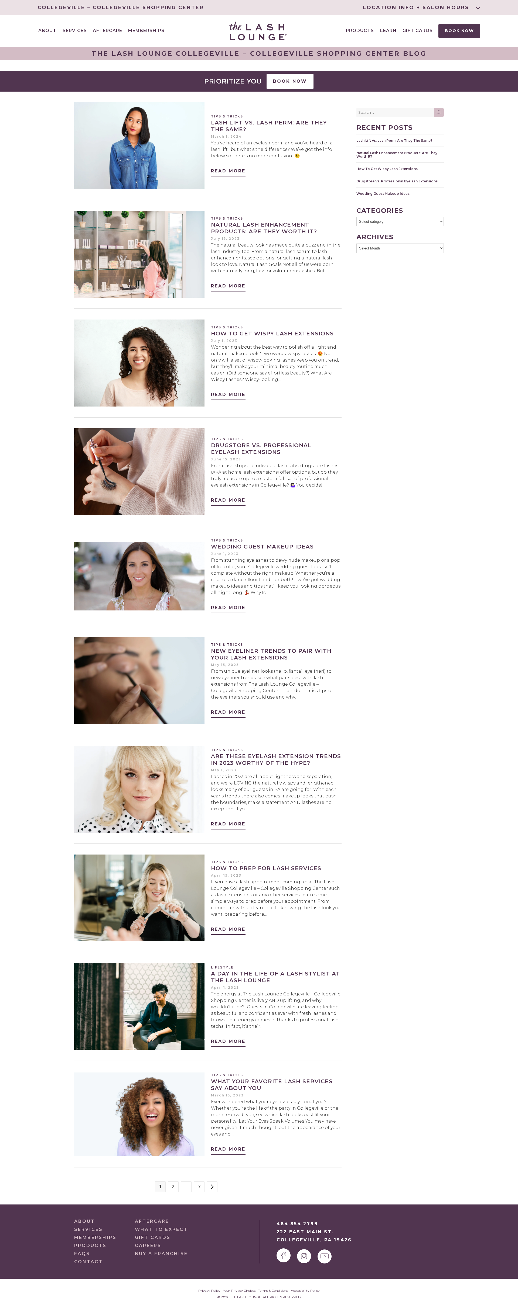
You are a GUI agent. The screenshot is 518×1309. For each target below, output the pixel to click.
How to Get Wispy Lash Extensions (272, 333)
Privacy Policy (209, 1291)
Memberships (146, 30)
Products (360, 30)
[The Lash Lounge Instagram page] (304, 1256)
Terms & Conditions (273, 1291)
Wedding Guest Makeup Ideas (262, 546)
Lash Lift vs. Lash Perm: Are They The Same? (394, 140)
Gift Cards (418, 30)
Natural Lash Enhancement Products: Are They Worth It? (264, 228)
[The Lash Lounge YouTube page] (325, 1256)
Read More (228, 170)
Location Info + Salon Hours (417, 8)
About (84, 1221)
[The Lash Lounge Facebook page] (284, 1255)
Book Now (459, 30)
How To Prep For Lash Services (266, 868)
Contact (88, 1261)
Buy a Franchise (161, 1253)
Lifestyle (222, 967)
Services (88, 1229)
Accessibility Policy (305, 1291)
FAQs (82, 1253)
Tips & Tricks (227, 116)
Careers (148, 1245)
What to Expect (161, 1229)
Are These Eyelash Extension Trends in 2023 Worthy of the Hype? (276, 759)
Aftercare (107, 30)
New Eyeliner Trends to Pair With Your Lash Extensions (271, 654)
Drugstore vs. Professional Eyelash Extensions (261, 448)
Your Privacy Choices (239, 1291)
